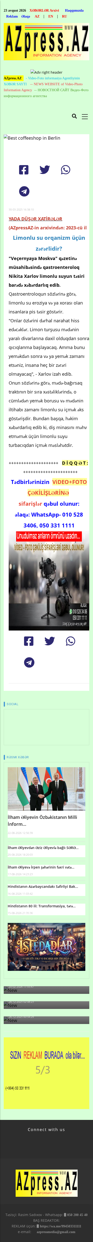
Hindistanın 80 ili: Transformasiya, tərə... (42, 906)
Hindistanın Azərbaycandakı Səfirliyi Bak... (43, 886)
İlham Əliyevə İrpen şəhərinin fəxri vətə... (41, 867)
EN (50, 16)
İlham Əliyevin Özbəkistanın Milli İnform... (42, 820)
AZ (37, 16)
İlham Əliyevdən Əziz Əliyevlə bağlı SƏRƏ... (43, 847)
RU (64, 16)
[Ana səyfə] (46, 43)
